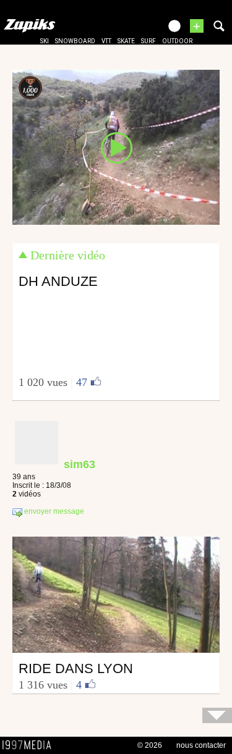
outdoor (177, 41)
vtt (106, 41)
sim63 (79, 464)
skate (126, 41)
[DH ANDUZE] (116, 146)
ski (44, 41)
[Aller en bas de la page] (217, 715)
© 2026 (149, 745)
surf (148, 41)
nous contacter (201, 745)
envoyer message (53, 511)
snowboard (75, 41)
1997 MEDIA (30, 745)
